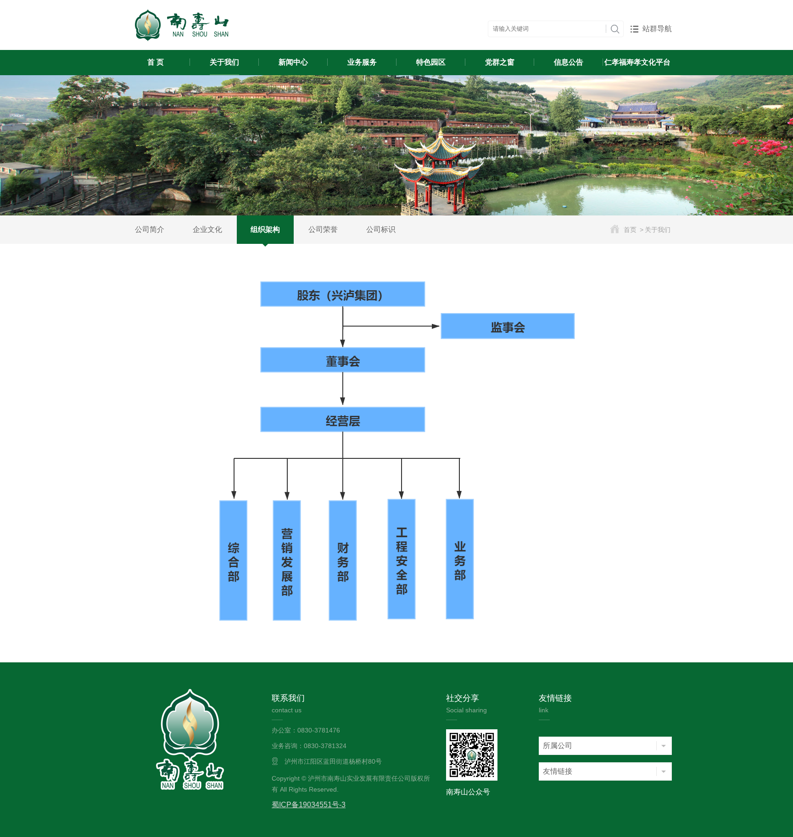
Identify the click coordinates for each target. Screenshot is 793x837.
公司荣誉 (323, 229)
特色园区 (431, 62)
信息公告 (568, 62)
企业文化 (207, 229)
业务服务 (362, 62)
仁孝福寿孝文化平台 (637, 62)
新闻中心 (293, 62)
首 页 (155, 62)
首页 (630, 229)
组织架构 (265, 229)
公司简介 (149, 229)
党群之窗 (499, 62)
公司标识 (381, 229)
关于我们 (224, 62)
